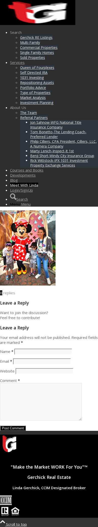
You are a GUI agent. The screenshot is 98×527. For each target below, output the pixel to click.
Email (6, 361)
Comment (10, 380)
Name (6, 351)
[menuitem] (54, 45)
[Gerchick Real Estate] (37, 23)
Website (7, 370)
